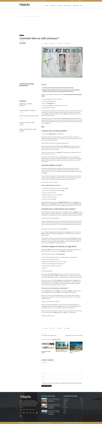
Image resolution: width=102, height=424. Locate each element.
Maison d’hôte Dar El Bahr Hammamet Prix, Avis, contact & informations (54, 405)
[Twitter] (80, 1)
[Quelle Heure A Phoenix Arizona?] (62, 346)
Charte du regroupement (32, 0)
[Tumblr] (78, 1)
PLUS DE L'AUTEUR (56, 339)
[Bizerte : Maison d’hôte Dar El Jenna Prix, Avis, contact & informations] (44, 400)
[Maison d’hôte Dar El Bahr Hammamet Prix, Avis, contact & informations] (44, 406)
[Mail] (74, 1)
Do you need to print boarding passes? (48, 335)
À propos (41, 0)
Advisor (60, 5)
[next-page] (62, 355)
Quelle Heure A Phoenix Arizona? (61, 351)
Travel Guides (76, 5)
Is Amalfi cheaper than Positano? (27, 110)
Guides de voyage (67, 5)
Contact (45, 0)
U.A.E (38, 0)
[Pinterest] (76, 1)
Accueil (46, 5)
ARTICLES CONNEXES (46, 339)
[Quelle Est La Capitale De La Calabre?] (76, 346)
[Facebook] (70, 1)
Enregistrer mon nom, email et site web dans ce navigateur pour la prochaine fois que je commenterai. (62, 383)
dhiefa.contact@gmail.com (31, 409)
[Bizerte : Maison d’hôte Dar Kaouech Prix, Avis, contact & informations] (44, 412)
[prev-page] (61, 355)
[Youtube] (82, 1)
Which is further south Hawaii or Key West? (74, 335)
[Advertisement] (51, 12)
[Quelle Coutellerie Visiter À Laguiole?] (47, 346)
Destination (52, 5)
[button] (81, 5)
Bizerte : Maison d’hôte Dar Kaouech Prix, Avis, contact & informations (54, 411)
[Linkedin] (72, 1)
